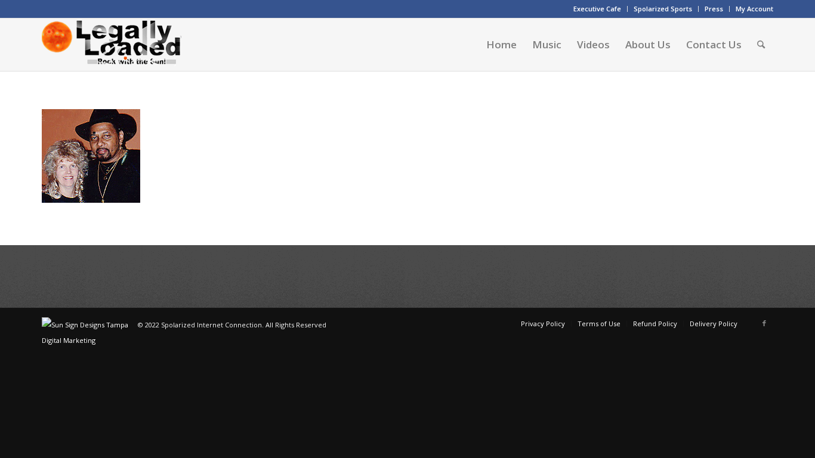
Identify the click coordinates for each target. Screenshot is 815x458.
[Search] (761, 44)
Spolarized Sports (663, 8)
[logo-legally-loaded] (111, 44)
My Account (754, 8)
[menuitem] (597, 9)
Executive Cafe (597, 8)
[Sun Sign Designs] (90, 340)
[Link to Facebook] (764, 323)
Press (714, 8)
